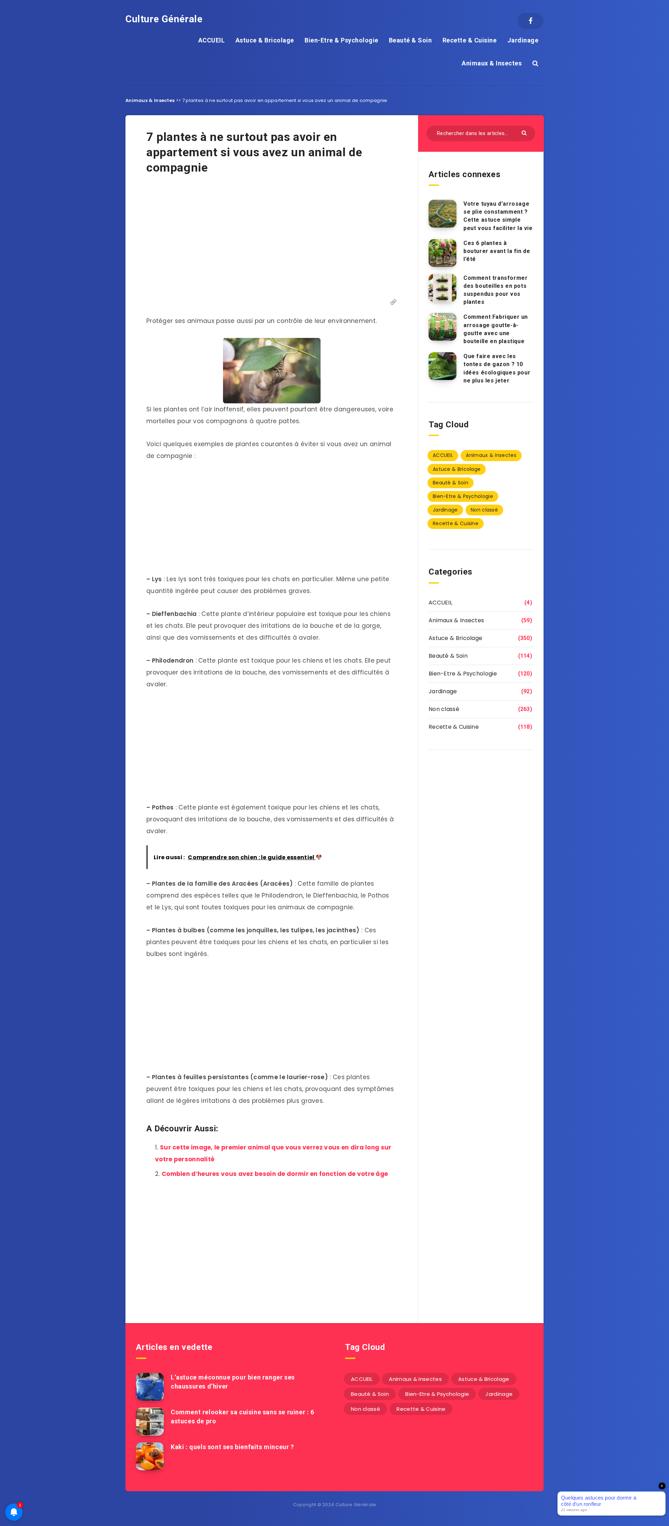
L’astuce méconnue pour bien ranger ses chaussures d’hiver (233, 1382)
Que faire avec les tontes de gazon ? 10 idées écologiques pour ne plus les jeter (496, 368)
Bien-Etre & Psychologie (341, 40)
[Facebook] (530, 21)
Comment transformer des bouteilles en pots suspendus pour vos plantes (495, 290)
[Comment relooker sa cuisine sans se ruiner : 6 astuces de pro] (150, 1422)
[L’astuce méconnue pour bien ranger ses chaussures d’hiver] (150, 1387)
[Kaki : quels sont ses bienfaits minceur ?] (150, 1456)
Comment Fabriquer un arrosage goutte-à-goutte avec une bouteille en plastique (495, 329)
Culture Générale (164, 19)
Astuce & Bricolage (265, 40)
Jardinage (523, 40)
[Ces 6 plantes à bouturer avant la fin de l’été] (442, 253)
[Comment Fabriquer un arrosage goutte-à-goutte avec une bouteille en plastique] (442, 327)
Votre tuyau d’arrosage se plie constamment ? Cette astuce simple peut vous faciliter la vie (498, 215)
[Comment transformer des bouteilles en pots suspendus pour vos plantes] (442, 288)
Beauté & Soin (410, 40)
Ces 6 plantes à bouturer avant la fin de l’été (496, 251)
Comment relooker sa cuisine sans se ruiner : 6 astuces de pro (242, 1416)
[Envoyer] (525, 132)
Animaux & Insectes (492, 63)
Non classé (484, 509)
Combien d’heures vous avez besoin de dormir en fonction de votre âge (275, 1174)
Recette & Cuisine (470, 40)
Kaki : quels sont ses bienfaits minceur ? (232, 1446)
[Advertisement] (271, 240)
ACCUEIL (211, 40)
